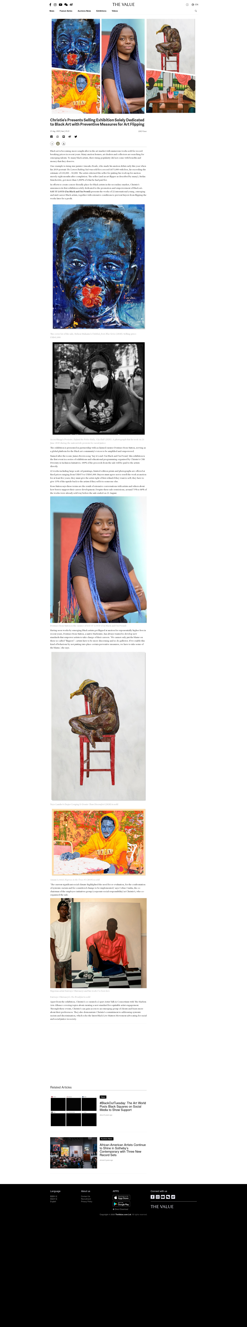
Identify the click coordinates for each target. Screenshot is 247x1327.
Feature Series (66, 11)
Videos (115, 11)
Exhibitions (101, 11)
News (52, 11)
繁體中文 (53, 1247)
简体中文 (53, 1250)
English (53, 1253)
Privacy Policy (86, 1253)
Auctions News (84, 11)
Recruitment (86, 1250)
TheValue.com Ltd (123, 1266)
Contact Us (85, 1247)
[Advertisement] (98, 1101)
